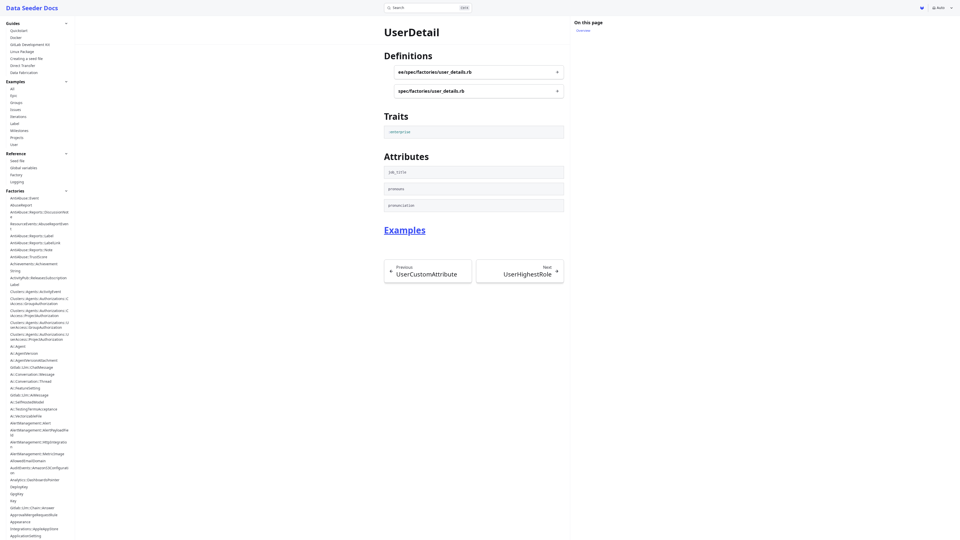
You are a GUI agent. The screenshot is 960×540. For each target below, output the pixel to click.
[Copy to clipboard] (558, 132)
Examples (405, 230)
